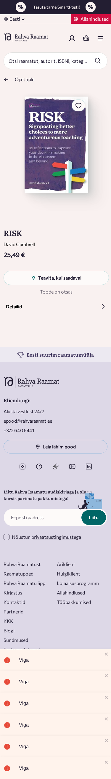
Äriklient (66, 564)
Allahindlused (71, 592)
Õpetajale (24, 79)
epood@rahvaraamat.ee (28, 421)
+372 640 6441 (19, 430)
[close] (106, 654)
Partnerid (13, 611)
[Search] (97, 60)
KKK (8, 621)
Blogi (9, 630)
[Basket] (86, 38)
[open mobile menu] (100, 38)
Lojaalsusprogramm (78, 583)
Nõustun (46, 537)
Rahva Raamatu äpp (24, 583)
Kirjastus (13, 592)
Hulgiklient (68, 573)
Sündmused (16, 640)
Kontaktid (14, 602)
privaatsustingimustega (56, 537)
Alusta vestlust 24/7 (24, 411)
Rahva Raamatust (22, 564)
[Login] (72, 38)
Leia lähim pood (59, 446)
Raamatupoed (18, 573)
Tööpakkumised (74, 602)
